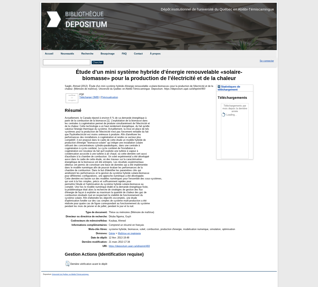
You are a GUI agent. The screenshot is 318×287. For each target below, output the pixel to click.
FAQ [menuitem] (124, 53)
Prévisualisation (109, 97)
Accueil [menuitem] (49, 53)
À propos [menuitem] (155, 53)
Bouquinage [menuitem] (107, 53)
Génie (112, 233)
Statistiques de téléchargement (229, 88)
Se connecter (267, 60)
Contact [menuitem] (138, 53)
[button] (67, 263)
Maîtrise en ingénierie (129, 233)
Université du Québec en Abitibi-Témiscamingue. (70, 274)
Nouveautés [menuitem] (67, 53)
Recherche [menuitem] (87, 53)
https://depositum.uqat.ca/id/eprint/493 (129, 246)
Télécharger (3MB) (89, 97)
